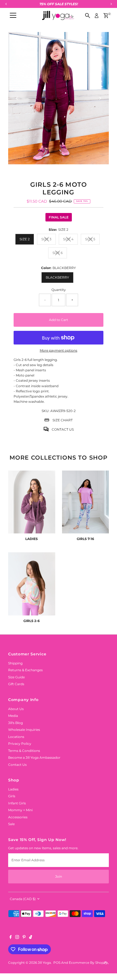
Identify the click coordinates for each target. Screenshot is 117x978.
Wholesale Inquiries (24, 730)
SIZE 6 (60, 253)
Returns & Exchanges (25, 670)
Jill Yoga (44, 963)
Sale (11, 824)
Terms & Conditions (24, 751)
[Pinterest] (24, 937)
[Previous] (17, 98)
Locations (16, 737)
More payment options (58, 350)
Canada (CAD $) (23, 899)
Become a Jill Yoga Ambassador (34, 757)
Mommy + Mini (20, 810)
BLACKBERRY (57, 277)
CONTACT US (63, 429)
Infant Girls (17, 803)
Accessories (17, 817)
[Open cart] (106, 15)
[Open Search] (87, 15)
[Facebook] (10, 937)
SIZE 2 (25, 239)
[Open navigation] (13, 15)
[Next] (100, 98)
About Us (16, 709)
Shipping (15, 663)
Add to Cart (58, 320)
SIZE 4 (70, 240)
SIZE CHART (63, 420)
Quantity (58, 290)
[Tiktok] (30, 937)
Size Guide (16, 677)
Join (58, 876)
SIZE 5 (92, 240)
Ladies (13, 789)
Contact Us (17, 765)
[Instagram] (17, 937)
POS (56, 963)
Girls (11, 796)
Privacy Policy (19, 743)
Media (13, 716)
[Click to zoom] (100, 41)
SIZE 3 (48, 240)
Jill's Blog (15, 723)
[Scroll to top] (106, 962)
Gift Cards (16, 684)
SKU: (46, 411)
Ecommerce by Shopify (88, 963)
